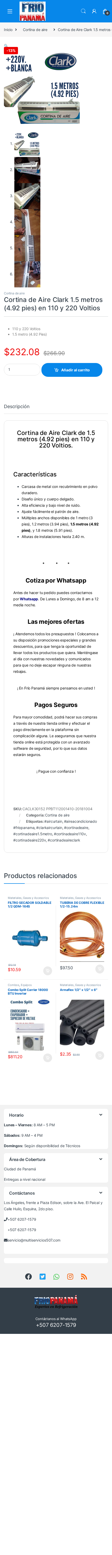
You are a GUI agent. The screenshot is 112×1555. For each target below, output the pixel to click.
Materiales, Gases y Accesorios (28, 898)
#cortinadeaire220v (29, 840)
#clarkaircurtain (49, 827)
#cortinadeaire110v (70, 834)
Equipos (26, 985)
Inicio (8, 29)
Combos (13, 985)
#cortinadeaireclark (64, 840)
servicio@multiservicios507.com (34, 1240)
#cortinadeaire (76, 827)
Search (83, 11)
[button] (6, 46)
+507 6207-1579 (22, 1219)
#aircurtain (53, 821)
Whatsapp (29, 599)
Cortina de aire (35, 29)
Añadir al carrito (75, 370)
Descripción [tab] (16, 406)
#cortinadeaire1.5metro (32, 834)
